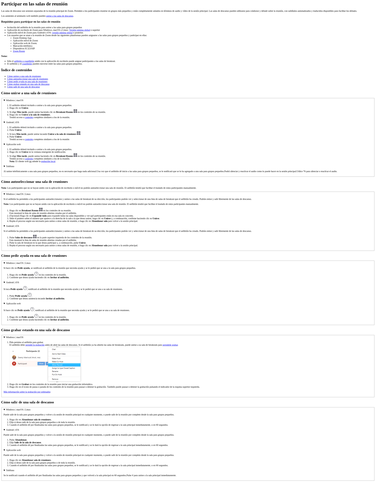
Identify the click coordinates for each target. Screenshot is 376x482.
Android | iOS (12, 122)
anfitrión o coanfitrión (24, 61)
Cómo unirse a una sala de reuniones (24, 76)
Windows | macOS (14, 100)
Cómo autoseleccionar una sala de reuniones (27, 79)
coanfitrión (27, 64)
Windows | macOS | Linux (18, 194)
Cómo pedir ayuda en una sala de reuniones (27, 81)
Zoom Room (19, 51)
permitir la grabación (35, 345)
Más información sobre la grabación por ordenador (27, 392)
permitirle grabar (170, 345)
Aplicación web (13, 144)
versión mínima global (62, 32)
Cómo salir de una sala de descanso (23, 87)
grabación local (48, 161)
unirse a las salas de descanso (59, 16)
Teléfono (10, 166)
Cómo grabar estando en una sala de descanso (28, 84)
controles (29, 117)
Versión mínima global (79, 30)
